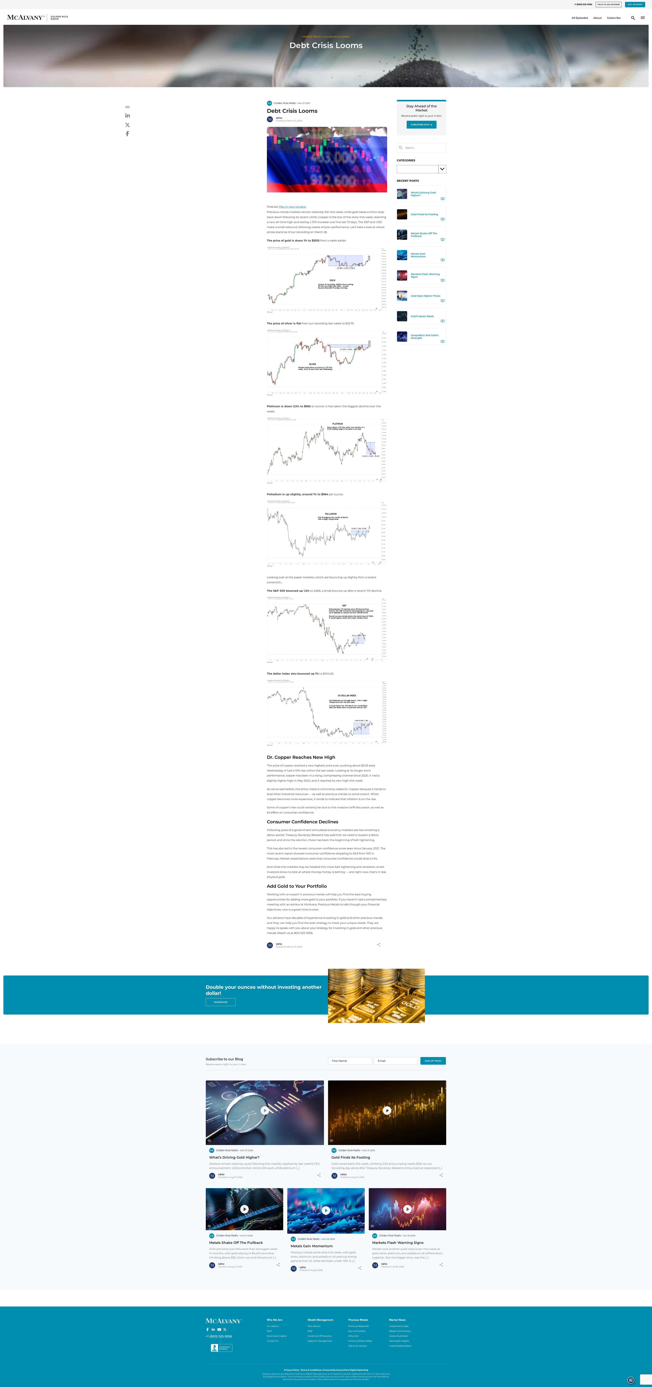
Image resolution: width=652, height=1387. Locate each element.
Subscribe (614, 18)
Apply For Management (320, 1341)
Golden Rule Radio (398, 1336)
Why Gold (353, 1336)
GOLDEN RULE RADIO (336, 36)
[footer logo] (224, 1320)
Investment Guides (399, 1326)
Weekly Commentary (400, 1331)
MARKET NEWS (311, 36)
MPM (279, 118)
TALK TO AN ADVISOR (608, 4)
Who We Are (314, 1326)
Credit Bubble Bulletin (400, 1346)
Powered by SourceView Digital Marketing (345, 1370)
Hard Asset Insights (277, 1336)
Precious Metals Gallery (360, 1341)
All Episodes (580, 18)
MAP (269, 1331)
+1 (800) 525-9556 (583, 4)
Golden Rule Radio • (285, 103)
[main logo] (85, 17)
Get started (635, 4)
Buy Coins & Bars (357, 1331)
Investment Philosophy (320, 1336)
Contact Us (272, 1341)
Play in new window (292, 206)
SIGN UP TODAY (433, 1061)
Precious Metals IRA (358, 1326)
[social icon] (207, 1330)
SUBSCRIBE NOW (420, 124)
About (597, 18)
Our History (273, 1326)
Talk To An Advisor (357, 1346)
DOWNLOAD (221, 1002)
